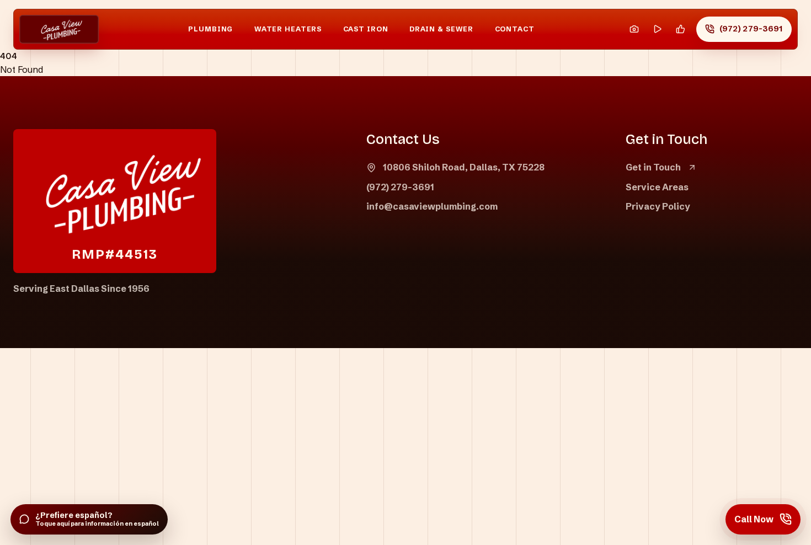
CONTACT (515, 29)
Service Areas (657, 187)
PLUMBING (210, 29)
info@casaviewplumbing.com (432, 206)
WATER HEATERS (288, 29)
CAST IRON (365, 29)
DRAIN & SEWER (441, 29)
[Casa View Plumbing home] (59, 29)
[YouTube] (657, 29)
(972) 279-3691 (400, 187)
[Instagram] (634, 29)
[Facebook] (680, 29)
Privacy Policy (658, 206)
